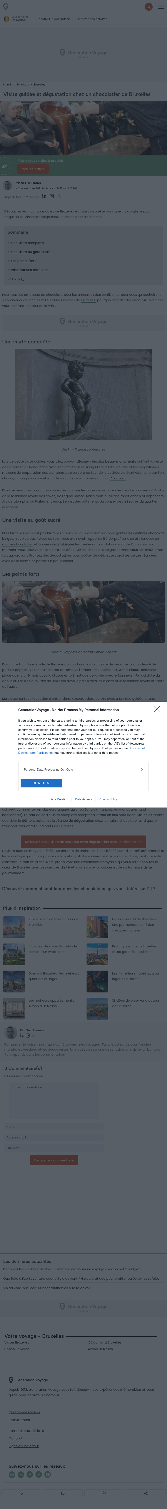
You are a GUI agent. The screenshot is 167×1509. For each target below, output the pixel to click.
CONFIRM (41, 783)
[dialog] (83, 755)
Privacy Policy (108, 799)
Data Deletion (59, 799)
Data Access (83, 799)
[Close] (158, 710)
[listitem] (83, 769)
